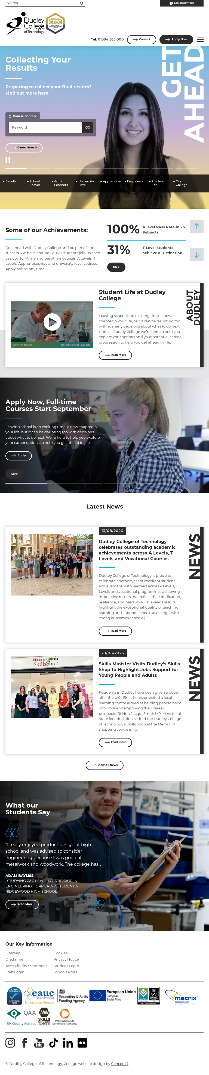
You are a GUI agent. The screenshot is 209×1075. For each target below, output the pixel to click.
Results (11, 181)
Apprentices (112, 181)
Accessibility (184, 3)
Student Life (158, 183)
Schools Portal (66, 972)
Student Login (66, 966)
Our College (182, 183)
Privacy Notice (66, 959)
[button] (199, 39)
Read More (118, 355)
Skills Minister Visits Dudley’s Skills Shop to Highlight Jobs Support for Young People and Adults (139, 670)
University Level (86, 183)
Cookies (60, 953)
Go (87, 127)
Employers (135, 181)
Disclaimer (15, 959)
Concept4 (119, 1064)
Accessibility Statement (26, 966)
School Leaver (35, 183)
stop (113, 267)
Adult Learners (61, 183)
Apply (179, 39)
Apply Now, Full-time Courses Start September (48, 406)
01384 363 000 (107, 39)
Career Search (27, 147)
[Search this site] (81, 3)
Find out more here (26, 93)
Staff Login (14, 972)
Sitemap (13, 953)
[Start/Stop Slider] (8, 161)
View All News (108, 765)
